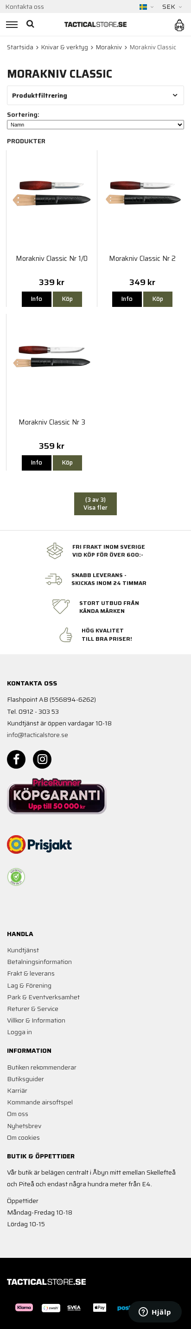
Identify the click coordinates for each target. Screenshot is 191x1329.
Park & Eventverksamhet (43, 997)
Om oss (17, 1114)
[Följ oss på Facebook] (16, 759)
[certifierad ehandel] (16, 877)
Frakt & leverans (31, 973)
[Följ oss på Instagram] (42, 759)
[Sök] (31, 24)
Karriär (17, 1090)
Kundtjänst (23, 950)
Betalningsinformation (39, 962)
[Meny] (10, 24)
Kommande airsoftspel (40, 1102)
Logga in (19, 1032)
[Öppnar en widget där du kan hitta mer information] (155, 1312)
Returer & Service (32, 1008)
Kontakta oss (24, 6)
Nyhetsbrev (24, 1126)
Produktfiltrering (39, 95)
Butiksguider (25, 1079)
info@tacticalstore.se (37, 735)
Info (36, 299)
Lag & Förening (29, 985)
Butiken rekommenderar (41, 1067)
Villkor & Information (36, 1020)
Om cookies (23, 1137)
